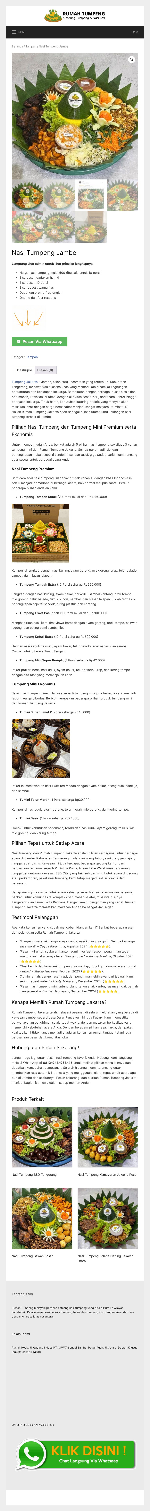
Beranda (17, 46)
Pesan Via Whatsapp (42, 341)
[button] (131, 59)
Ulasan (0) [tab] (45, 370)
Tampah (31, 46)
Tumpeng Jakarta (25, 382)
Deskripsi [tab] (24, 370)
